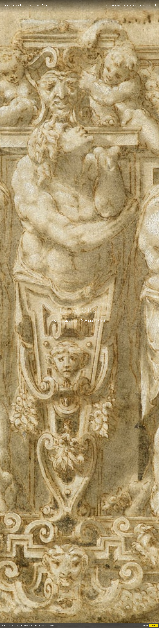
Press (142, 5)
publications (126, 5)
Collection (115, 5)
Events (135, 5)
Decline (145, 625)
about (107, 5)
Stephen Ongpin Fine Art (25, 5)
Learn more (51, 625)
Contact (149, 5)
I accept (153, 625)
